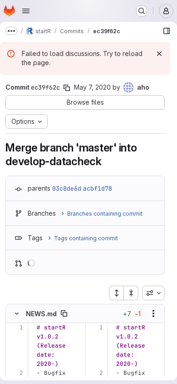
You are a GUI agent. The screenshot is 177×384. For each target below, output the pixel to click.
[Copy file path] (64, 313)
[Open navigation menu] (26, 11)
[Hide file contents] (16, 313)
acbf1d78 (97, 188)
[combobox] (153, 293)
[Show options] (153, 313)
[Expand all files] (116, 293)
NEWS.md (41, 314)
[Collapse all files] (131, 293)
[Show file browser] (166, 31)
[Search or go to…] (141, 10)
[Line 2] (15, 373)
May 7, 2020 (92, 87)
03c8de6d (66, 188)
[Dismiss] (159, 53)
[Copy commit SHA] (66, 87)
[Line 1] (15, 327)
